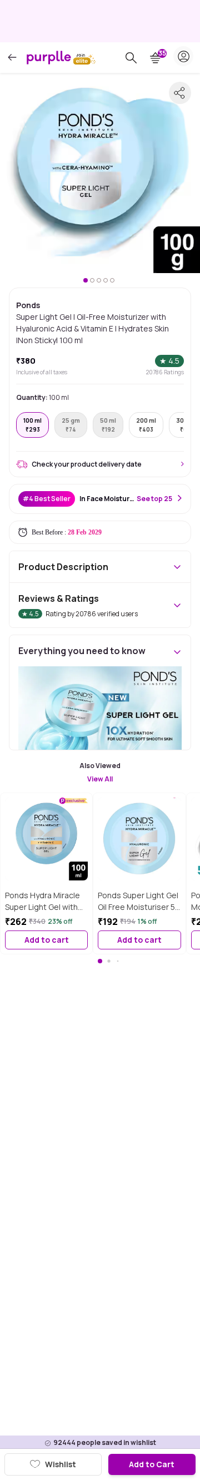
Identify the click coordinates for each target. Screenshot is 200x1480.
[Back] (12, 57)
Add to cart (46, 939)
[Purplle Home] (49, 57)
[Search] (131, 58)
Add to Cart (151, 1464)
